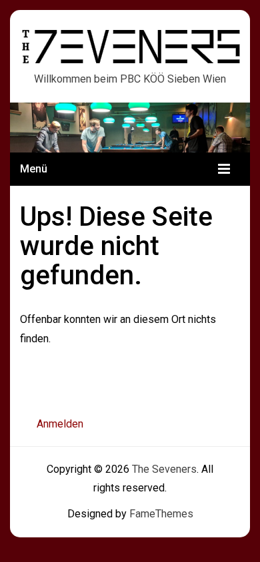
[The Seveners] (130, 126)
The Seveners (131, 41)
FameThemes (161, 513)
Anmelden (60, 424)
